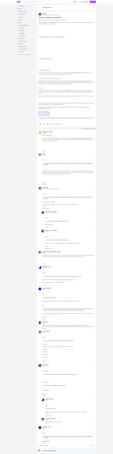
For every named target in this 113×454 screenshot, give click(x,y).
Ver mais (44, 183)
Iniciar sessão (85, 1)
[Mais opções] (94, 132)
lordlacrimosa (48, 418)
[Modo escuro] (80, 2)
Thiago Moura (45, 131)
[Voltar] (39, 7)
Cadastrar (93, 1)
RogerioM (44, 426)
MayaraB (44, 13)
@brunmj (51, 224)
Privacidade (23, 54)
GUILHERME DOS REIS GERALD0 (49, 251)
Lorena (43, 288)
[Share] (47, 124)
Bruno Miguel (45, 187)
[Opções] (93, 7)
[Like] (40, 124)
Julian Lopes (48, 211)
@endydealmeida (47, 70)
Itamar (43, 331)
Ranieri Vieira (45, 321)
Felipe (43, 153)
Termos (19, 54)
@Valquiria (40, 115)
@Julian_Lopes (41, 111)
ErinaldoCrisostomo (46, 266)
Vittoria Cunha (48, 230)
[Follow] (44, 124)
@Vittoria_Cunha (42, 112)
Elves (43, 364)
